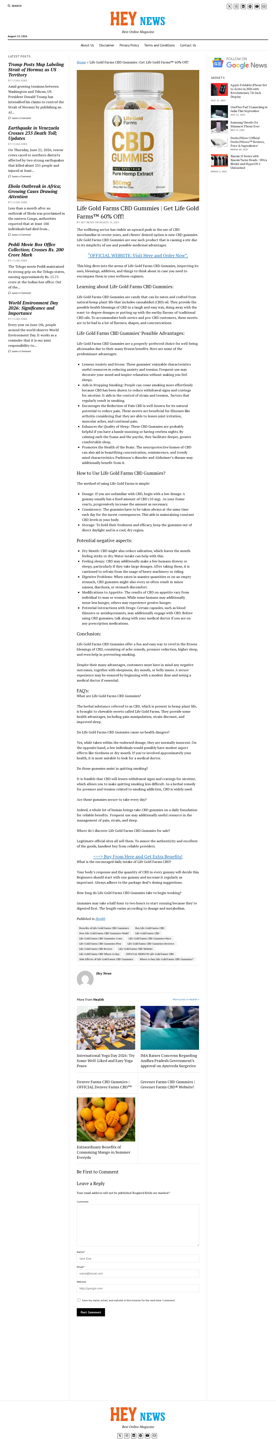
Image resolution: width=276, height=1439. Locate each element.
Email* (80, 1266)
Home (81, 62)
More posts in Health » (186, 999)
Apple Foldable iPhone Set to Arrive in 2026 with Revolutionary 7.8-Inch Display (249, 91)
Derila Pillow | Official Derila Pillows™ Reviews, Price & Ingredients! (248, 142)
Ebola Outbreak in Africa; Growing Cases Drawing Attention (34, 191)
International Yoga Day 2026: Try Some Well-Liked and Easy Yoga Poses (106, 1060)
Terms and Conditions (159, 45)
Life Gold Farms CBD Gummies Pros (100, 943)
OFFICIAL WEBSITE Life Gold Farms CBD (150, 954)
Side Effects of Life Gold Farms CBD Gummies (106, 959)
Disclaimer (106, 45)
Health (100, 918)
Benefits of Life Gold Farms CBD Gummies (104, 928)
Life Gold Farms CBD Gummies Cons (100, 938)
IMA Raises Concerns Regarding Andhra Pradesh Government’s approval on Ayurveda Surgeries (169, 1060)
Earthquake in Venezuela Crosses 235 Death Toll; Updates (33, 133)
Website (81, 1281)
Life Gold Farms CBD (147, 933)
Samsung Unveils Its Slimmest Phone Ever (245, 124)
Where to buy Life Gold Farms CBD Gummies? (166, 959)
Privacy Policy (129, 45)
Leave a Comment (21, 118)
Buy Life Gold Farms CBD (149, 928)
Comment (82, 1201)
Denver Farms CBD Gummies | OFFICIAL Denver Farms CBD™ (104, 1084)
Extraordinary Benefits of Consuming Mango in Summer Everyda (103, 1152)
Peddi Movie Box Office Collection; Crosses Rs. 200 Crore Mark (36, 249)
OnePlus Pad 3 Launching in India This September (249, 109)
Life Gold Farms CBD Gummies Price (150, 938)
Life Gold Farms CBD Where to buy (99, 954)
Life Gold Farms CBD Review (95, 948)
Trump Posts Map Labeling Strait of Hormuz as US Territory (36, 69)
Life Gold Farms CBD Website (136, 948)
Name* (81, 1252)
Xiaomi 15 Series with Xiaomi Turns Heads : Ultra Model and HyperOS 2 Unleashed (249, 162)
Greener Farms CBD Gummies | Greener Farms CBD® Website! (168, 1084)
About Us (87, 45)
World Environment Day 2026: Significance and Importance (33, 308)
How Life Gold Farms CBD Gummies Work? (104, 933)
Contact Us (188, 45)
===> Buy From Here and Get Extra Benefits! (137, 856)
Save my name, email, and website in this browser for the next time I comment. (128, 1300)
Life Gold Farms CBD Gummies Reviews (151, 943)
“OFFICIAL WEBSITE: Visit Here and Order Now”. (138, 255)
